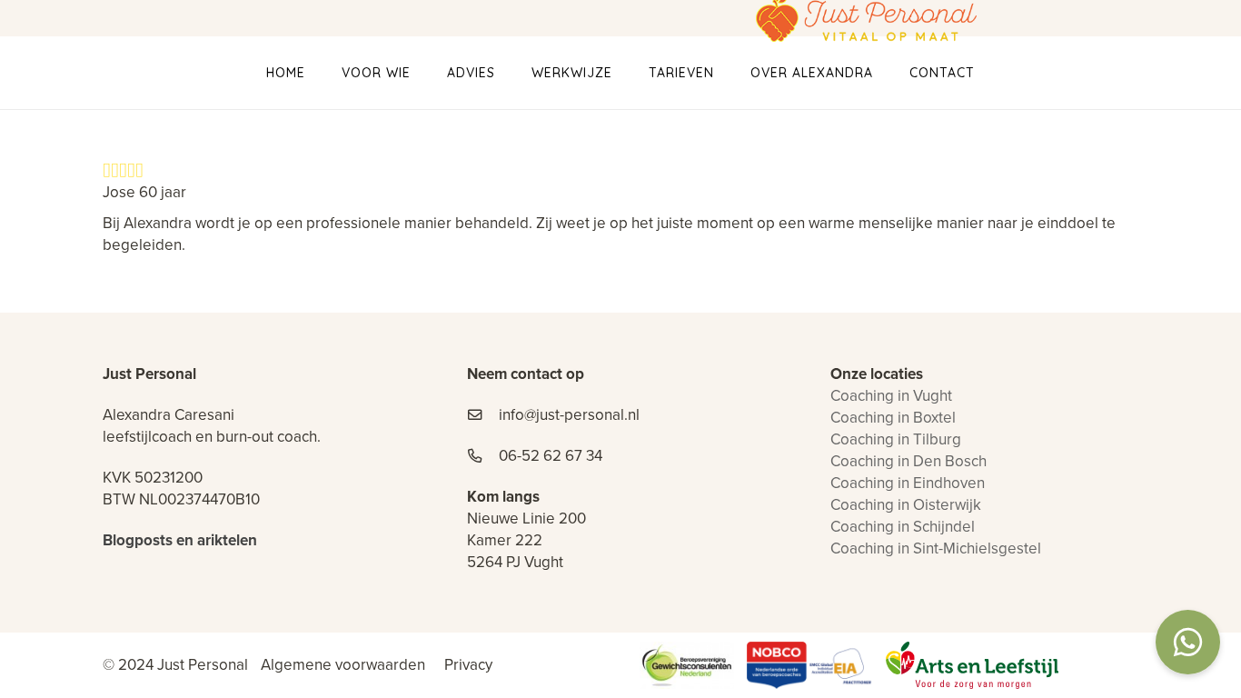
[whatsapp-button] (1187, 644)
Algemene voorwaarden (343, 664)
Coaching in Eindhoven (907, 483)
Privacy (468, 664)
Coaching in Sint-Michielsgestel (935, 548)
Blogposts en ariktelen (180, 540)
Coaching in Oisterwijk (905, 505)
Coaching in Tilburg (895, 439)
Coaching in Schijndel (902, 526)
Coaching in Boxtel (893, 417)
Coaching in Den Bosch (908, 461)
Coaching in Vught (891, 395)
